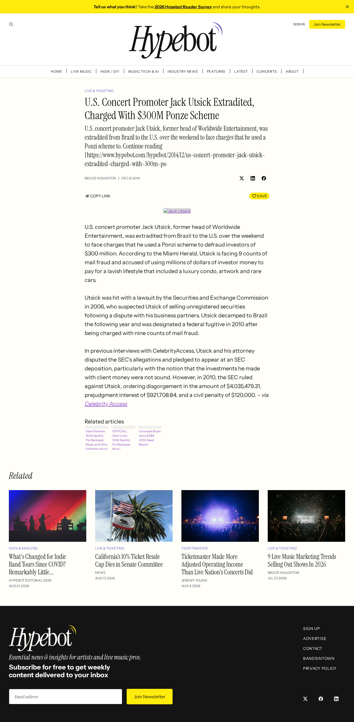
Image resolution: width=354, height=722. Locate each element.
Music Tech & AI (143, 71)
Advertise (314, 638)
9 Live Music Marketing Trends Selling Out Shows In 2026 (302, 560)
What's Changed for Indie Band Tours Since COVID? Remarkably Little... (37, 564)
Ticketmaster (194, 548)
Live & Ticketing (99, 91)
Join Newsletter (327, 24)
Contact (312, 648)
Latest (241, 71)
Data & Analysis (23, 548)
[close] (347, 6)
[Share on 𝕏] (241, 178)
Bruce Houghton (100, 178)
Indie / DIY (109, 71)
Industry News (183, 71)
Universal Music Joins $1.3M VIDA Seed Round (150, 437)
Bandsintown (319, 658)
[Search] (11, 24)
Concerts (267, 71)
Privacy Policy (320, 668)
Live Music (81, 71)
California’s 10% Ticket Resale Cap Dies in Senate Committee (129, 560)
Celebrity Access (106, 404)
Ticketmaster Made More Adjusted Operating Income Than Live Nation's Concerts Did (217, 564)
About (292, 71)
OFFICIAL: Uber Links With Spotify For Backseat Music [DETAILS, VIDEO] (121, 439)
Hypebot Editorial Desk (30, 580)
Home (56, 71)
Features (216, 71)
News (100, 573)
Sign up (311, 628)
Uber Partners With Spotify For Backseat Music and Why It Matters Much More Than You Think (97, 439)
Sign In (299, 24)
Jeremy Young (194, 580)
